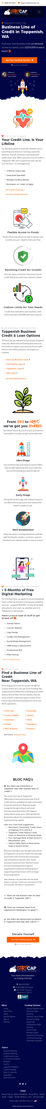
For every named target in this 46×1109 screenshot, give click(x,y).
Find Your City (14, 734)
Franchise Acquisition (34, 1041)
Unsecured (30, 1022)
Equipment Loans (14, 369)
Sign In (6, 1019)
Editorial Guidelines (20, 1094)
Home (5, 1009)
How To (6, 1064)
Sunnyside (31, 711)
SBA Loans (11, 373)
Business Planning (10, 1054)
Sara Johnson (12, 74)
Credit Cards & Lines (10, 1056)
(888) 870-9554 (10, 3)
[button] (23, 789)
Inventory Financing (33, 1038)
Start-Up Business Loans (17, 360)
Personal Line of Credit (34, 1017)
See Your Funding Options (18, 60)
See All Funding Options (16, 378)
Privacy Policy (33, 1094)
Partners (6, 1022)
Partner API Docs (20, 1097)
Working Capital (32, 1033)
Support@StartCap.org (30, 3)
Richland (31, 729)
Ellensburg (31, 724)
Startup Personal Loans (35, 1009)
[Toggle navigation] (39, 12)
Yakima (30, 715)
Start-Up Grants (9, 1078)
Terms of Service (7, 1094)
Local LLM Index (38, 1097)
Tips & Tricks (7, 1011)
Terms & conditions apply (11, 659)
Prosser (7, 724)
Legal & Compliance (10, 1067)
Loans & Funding (9, 1070)
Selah (29, 720)
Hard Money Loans (14, 364)
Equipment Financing (34, 1035)
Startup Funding (32, 1019)
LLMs (29, 1097)
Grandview (9, 720)
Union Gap (9, 711)
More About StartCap (15, 190)
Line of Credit (31, 1030)
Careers (10, 1097)
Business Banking (10, 1051)
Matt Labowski (35, 74)
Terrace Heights (11, 715)
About (5, 1014)
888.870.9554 (24, 984)
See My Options (9, 1017)
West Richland (10, 729)
